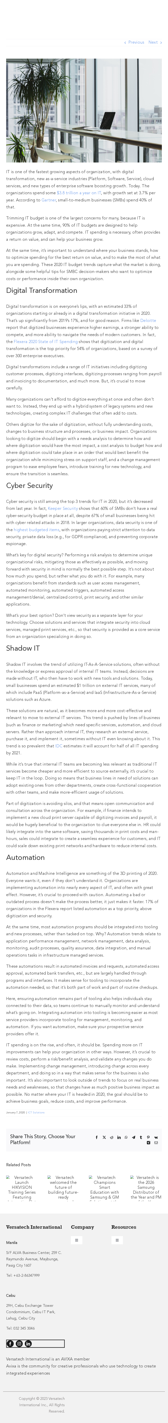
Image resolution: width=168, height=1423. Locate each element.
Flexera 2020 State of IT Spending (46, 342)
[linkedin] (28, 1343)
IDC (58, 746)
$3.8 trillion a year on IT (79, 193)
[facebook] (10, 1343)
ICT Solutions (36, 1112)
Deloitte (148, 321)
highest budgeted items (36, 530)
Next (153, 43)
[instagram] (19, 1343)
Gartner (49, 200)
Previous (136, 43)
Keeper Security (63, 509)
